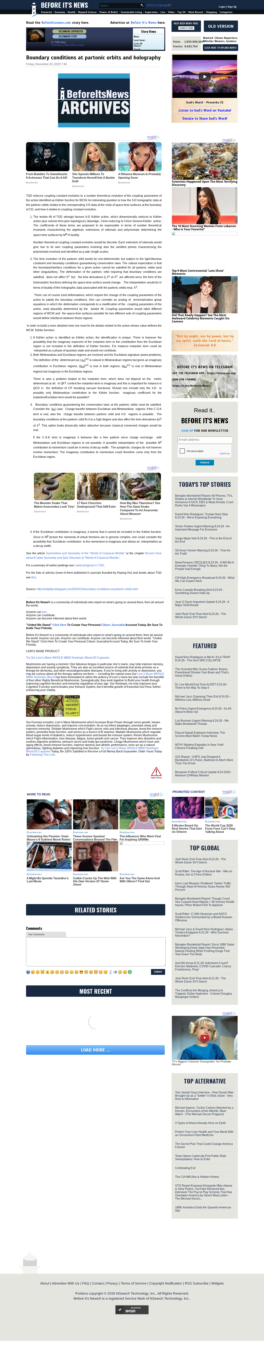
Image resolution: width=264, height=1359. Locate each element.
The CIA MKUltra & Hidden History (197, 1176)
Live (163, 12)
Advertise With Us (65, 1283)
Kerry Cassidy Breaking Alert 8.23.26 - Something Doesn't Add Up (199, 591)
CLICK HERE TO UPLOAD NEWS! (220, 47)
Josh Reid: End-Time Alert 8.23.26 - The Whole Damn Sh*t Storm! (200, 615)
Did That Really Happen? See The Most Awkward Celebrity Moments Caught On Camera (201, 318)
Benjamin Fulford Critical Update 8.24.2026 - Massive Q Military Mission (203, 774)
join (44, 611)
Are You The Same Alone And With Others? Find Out (140, 880)
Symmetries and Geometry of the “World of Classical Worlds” (85, 553)
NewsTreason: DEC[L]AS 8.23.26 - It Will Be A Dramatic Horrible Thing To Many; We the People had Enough (204, 565)
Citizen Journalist (113, 624)
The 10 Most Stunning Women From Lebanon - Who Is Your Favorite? (204, 227)
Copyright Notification (165, 1283)
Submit (204, 462)
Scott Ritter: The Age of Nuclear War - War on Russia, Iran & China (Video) (203, 873)
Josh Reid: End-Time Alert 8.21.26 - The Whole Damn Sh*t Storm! (200, 980)
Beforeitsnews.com (56, 23)
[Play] (205, 76)
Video (171, 12)
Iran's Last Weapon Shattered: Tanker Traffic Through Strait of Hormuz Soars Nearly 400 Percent (203, 886)
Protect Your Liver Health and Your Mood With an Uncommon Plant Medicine (204, 1133)
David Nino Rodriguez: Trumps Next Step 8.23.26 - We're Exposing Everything (201, 516)
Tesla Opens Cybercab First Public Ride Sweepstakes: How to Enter (200, 1157)
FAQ (85, 1283)
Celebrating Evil (185, 1168)
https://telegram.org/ (221, 373)
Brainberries (40, 511)
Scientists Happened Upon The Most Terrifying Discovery (204, 183)
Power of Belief (108, 12)
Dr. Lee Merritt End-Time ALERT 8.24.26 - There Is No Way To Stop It (201, 686)
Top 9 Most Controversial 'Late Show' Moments (198, 272)
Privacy (112, 1283)
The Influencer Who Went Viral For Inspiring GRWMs (140, 838)
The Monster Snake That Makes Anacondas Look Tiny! (54, 505)
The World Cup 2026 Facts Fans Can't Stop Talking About (220, 828)
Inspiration (151, 12)
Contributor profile (60, 45)
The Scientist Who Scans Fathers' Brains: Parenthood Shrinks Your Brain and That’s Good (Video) (202, 672)
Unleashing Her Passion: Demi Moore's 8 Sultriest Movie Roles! (48, 838)
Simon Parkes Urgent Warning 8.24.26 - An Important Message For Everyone (202, 528)
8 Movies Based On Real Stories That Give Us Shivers (187, 828)
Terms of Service (134, 1283)
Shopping (211, 12)
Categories (226, 12)
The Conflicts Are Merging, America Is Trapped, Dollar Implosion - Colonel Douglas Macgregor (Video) (203, 993)
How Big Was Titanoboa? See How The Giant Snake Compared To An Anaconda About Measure (140, 508)
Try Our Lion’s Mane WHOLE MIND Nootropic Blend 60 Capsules (67, 657)
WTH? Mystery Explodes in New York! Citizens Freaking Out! (199, 746)
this (33, 577)
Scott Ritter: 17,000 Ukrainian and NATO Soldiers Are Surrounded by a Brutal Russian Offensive (203, 917)
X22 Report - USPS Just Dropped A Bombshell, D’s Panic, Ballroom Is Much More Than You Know (204, 760)
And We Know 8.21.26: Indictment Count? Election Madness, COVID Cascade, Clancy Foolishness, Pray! (203, 966)
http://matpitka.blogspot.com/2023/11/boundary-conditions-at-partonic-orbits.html (87, 589)
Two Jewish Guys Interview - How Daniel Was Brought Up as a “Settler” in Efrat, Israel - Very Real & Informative (204, 1095)
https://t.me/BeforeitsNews (191, 386)
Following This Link (42, 754)
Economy (60, 12)
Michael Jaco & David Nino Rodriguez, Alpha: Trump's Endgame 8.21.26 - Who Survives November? (204, 932)
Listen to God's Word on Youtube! (205, 110)
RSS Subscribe (197, 1283)
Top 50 (181, 12)
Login (222, 6)
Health (71, 12)
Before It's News (64, 5)
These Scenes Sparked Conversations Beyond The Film (95, 838)
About (44, 1283)
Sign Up (232, 6)
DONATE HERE (186, 28)
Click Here (59, 624)
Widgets (217, 1283)
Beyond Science (87, 12)
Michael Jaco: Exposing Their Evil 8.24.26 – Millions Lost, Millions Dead (203, 698)
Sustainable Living (131, 12)
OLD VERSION (221, 26)
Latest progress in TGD (89, 565)
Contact (98, 1283)
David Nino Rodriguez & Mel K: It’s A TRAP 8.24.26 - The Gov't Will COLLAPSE (202, 659)
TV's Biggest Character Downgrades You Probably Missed (201, 1063)
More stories (77, 45)
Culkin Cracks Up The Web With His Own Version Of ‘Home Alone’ (95, 881)
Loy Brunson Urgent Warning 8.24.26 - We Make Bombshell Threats (202, 722)
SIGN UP (187, 431)
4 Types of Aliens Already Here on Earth (200, 1123)
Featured (46, 12)
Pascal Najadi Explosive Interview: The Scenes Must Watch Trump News (200, 734)
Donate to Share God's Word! (204, 118)
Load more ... (95, 1050)
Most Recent (195, 12)
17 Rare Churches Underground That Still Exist (96, 505)
